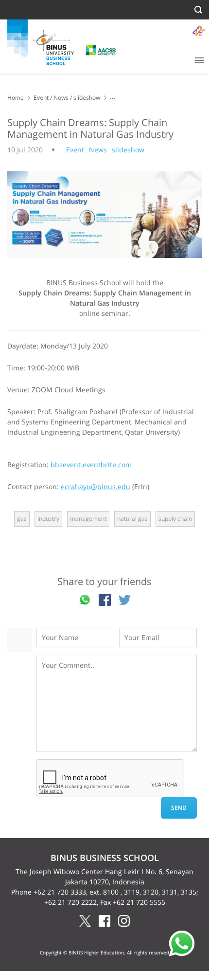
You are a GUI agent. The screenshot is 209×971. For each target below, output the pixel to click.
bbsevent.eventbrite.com (91, 464)
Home (15, 97)
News (61, 97)
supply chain (175, 518)
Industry (48, 518)
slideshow (86, 97)
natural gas (132, 518)
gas (22, 518)
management (88, 518)
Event (41, 97)
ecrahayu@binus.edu (95, 486)
